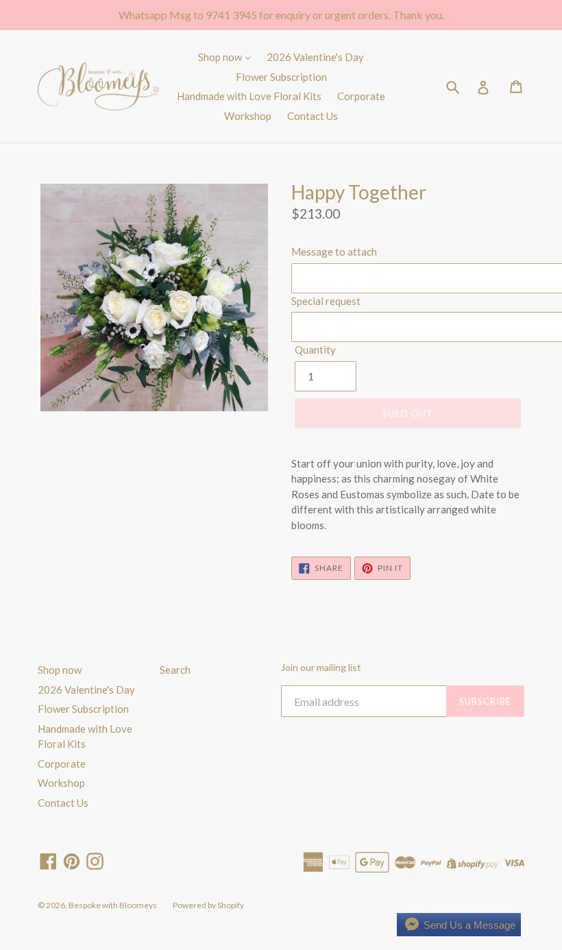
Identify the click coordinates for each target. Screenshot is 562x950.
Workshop (247, 116)
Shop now (221, 57)
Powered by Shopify (208, 905)
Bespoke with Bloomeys (113, 905)
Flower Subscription (281, 77)
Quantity (315, 349)
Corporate (361, 96)
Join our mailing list (321, 667)
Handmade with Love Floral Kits (249, 96)
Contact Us (312, 116)
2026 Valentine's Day (315, 57)
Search (175, 669)
